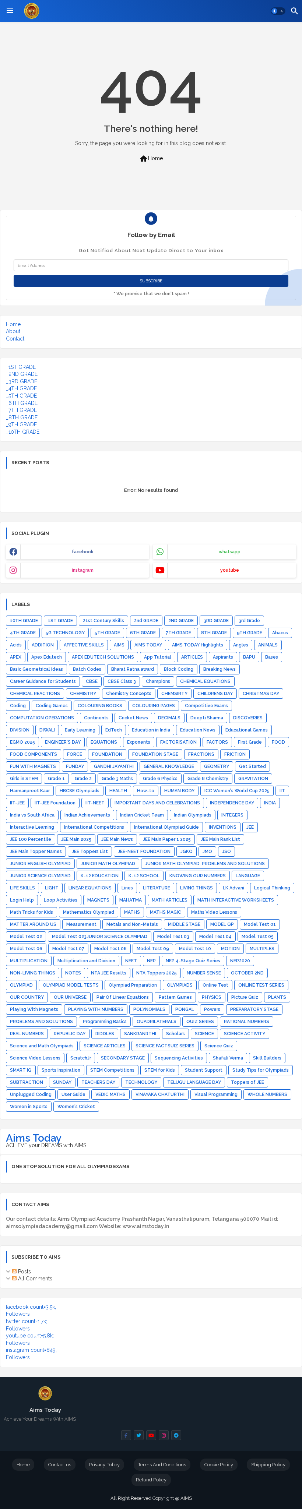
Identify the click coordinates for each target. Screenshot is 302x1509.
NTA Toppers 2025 (156, 973)
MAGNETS (98, 900)
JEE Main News (117, 839)
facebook (83, 551)
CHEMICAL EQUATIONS (205, 681)
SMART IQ (21, 1070)
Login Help (22, 900)
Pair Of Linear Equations (122, 997)
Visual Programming (216, 1094)
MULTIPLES (262, 948)
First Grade (250, 742)
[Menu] (10, 11)
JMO (207, 851)
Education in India (151, 730)
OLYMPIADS (180, 985)
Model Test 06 (26, 948)
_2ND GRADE (22, 374)
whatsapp (229, 551)
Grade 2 (83, 778)
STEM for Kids (159, 1070)
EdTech (113, 730)
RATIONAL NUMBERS (246, 1021)
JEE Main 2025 (76, 839)
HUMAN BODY (179, 790)
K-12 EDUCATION (100, 875)
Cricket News (133, 717)
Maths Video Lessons (214, 912)
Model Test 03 (173, 936)
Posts (24, 1271)
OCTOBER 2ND (247, 973)
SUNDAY (62, 1082)
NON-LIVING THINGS (32, 973)
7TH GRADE (178, 632)
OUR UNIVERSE (70, 997)
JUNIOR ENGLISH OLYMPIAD (40, 863)
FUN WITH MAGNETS (33, 766)
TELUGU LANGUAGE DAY (194, 1082)
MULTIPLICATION (29, 960)
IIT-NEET (95, 802)
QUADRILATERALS (156, 1021)
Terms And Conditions (162, 1464)
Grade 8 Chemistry (207, 778)
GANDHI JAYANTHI (114, 766)
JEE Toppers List (90, 851)
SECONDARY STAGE (123, 1058)
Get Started (252, 766)
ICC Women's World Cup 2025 (237, 790)
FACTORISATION (178, 742)
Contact (15, 339)
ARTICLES (192, 657)
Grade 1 (56, 778)
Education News (197, 730)
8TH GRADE (214, 632)
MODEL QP (222, 924)
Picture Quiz (244, 997)
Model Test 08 (110, 948)
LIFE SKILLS (22, 888)
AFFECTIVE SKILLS (84, 645)
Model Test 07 (68, 948)
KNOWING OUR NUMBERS (197, 875)
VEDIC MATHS (110, 1094)
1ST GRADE (60, 620)
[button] (278, 11)
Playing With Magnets (34, 1009)
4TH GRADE (23, 632)
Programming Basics (105, 1021)
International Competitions (94, 827)
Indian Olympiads (192, 815)
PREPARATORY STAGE (254, 1009)
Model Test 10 (195, 948)
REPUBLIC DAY (69, 1033)
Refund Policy (151, 1479)
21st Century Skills (103, 620)
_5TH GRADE (21, 396)
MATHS (132, 912)
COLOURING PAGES (153, 705)
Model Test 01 (260, 924)
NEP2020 (240, 960)
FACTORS (217, 742)
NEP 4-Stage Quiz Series (193, 960)
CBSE (92, 681)
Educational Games (246, 730)
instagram (83, 570)
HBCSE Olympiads (79, 790)
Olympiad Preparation (133, 985)
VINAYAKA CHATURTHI (160, 1094)
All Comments (34, 1278)
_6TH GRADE (22, 403)
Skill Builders (267, 1058)
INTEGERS (232, 815)
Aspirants (223, 657)
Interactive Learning (32, 827)
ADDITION (43, 645)
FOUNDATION (107, 754)
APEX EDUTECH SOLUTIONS (103, 657)
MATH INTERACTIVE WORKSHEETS (235, 900)
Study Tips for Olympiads (260, 1070)
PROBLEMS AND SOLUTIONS (41, 1021)
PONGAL (184, 1009)
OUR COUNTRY (27, 997)
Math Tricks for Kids (31, 912)
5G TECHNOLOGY (65, 632)
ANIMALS (268, 645)
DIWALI (47, 730)
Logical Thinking (272, 888)
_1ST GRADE (21, 367)
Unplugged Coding (31, 1094)
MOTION (230, 948)
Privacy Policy (104, 1464)
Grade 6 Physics (160, 778)
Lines (127, 888)
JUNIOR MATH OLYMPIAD (108, 863)
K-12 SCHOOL (144, 875)
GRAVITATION (253, 778)
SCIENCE (204, 1033)
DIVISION (19, 730)
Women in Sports (29, 1106)
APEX (15, 657)
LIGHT (52, 888)
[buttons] (126, 1435)
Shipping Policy (268, 1464)
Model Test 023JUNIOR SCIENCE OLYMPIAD (99, 936)
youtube (229, 570)
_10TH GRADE (22, 432)
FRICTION (235, 754)
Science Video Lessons (35, 1058)
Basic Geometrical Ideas (36, 669)
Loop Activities (60, 900)
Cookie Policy (218, 1464)
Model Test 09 (153, 948)
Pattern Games (175, 997)
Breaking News (219, 669)
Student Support (203, 1070)
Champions (158, 681)
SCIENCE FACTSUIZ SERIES (165, 1045)
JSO (226, 851)
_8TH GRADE (22, 417)
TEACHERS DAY (98, 1082)
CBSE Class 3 (122, 681)
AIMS (119, 645)
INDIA (270, 802)
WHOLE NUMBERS (267, 1094)
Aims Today (34, 1138)
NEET (131, 960)
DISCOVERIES (248, 717)
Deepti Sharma (206, 717)
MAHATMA (130, 900)
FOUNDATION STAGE (155, 754)
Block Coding (178, 669)
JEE (250, 827)
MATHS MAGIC (165, 912)
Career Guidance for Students (43, 681)
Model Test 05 (258, 936)
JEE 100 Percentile (30, 839)
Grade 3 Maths (117, 778)
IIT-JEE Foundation (55, 802)
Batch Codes (87, 669)
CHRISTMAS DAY (261, 693)
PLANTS (277, 997)
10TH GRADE (24, 620)
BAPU (249, 657)
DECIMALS (169, 717)
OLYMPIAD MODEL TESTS (71, 985)
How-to (145, 790)
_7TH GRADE (21, 410)
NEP (151, 960)
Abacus (280, 632)
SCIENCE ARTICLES (105, 1045)
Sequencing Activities (179, 1058)
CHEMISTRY (83, 693)
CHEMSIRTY (174, 693)
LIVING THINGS (196, 888)
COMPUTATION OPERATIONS (42, 717)
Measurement (81, 924)
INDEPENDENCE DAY (232, 802)
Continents (96, 717)
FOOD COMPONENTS (33, 754)
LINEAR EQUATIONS (90, 888)
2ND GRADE (181, 620)
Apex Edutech (46, 657)
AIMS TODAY (148, 645)
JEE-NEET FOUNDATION (144, 851)
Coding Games (52, 705)
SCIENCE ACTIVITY (244, 1033)
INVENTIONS (222, 827)
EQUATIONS (104, 742)
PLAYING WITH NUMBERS (95, 1009)
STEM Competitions (112, 1070)
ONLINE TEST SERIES (261, 985)
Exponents (138, 742)
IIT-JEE (17, 802)
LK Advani (233, 888)
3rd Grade (249, 620)
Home (151, 158)
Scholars (175, 1033)
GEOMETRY (216, 766)
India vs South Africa (32, 815)
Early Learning (80, 730)
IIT (282, 790)
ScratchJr (80, 1058)
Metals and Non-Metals (132, 924)
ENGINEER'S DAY (63, 742)
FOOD (278, 742)
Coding (18, 705)
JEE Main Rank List (220, 839)
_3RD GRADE (21, 381)
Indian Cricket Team (142, 815)
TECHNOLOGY (141, 1082)
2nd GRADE (146, 620)
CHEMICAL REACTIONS (35, 693)
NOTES (73, 973)
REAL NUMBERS (27, 1033)
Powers (212, 1009)
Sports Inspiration (61, 1070)
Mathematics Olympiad (88, 912)
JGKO (186, 851)
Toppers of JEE (247, 1082)
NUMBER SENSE (204, 973)
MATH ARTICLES (169, 900)
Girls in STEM (24, 778)
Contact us (59, 1464)
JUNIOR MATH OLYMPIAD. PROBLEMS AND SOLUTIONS (205, 863)
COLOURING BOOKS (100, 705)
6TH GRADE (143, 632)
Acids (16, 645)
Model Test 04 (215, 936)
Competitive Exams (206, 705)
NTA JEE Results (108, 973)
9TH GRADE (249, 632)
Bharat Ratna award (132, 669)
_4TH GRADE (21, 388)
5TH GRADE (107, 632)
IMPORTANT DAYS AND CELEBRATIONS (157, 802)
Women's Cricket (76, 1106)
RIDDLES (104, 1033)
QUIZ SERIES (200, 1021)
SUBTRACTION (26, 1082)
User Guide (73, 1094)
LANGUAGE (248, 875)
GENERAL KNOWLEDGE (169, 766)
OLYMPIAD (21, 985)
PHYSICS (211, 997)
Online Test (215, 985)
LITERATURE (156, 888)
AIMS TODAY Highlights (197, 645)
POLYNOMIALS (149, 1009)
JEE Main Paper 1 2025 (167, 839)
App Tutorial (157, 657)
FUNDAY (75, 766)
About (13, 331)
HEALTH (118, 790)
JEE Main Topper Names (36, 851)
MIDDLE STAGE (184, 924)
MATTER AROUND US (33, 924)
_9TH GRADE (21, 424)
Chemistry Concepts (128, 693)
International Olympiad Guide (166, 827)
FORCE (74, 754)
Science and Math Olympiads (42, 1045)
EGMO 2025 (22, 742)
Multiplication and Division (86, 960)
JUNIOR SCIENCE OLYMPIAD (40, 875)
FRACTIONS (201, 754)
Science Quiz (218, 1045)
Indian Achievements (87, 815)
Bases (271, 657)
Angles (240, 645)
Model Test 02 (26, 936)
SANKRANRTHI (140, 1033)
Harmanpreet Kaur (30, 790)
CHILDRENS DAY (215, 693)
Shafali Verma (228, 1058)
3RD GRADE (216, 620)
